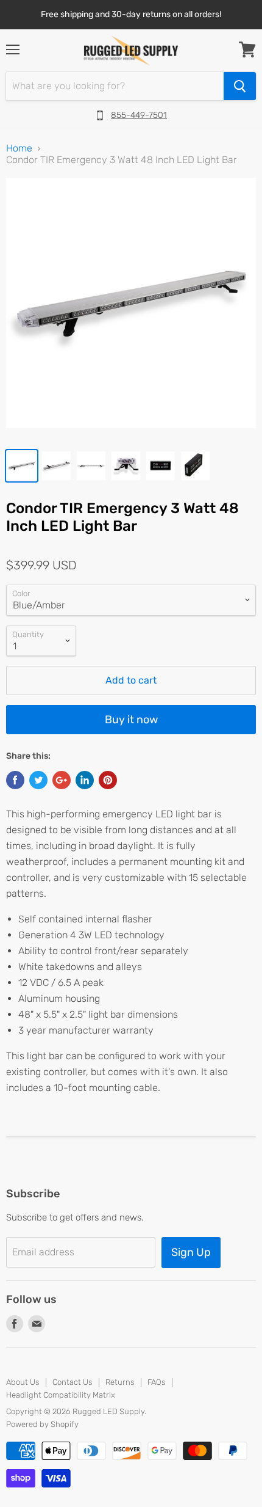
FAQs (156, 1382)
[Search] (240, 86)
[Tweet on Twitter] (38, 780)
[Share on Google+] (61, 780)
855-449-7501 (139, 115)
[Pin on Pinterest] (108, 780)
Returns (119, 1382)
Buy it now (131, 719)
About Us (22, 1382)
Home (19, 148)
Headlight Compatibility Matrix (60, 1394)
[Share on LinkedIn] (85, 780)
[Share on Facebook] (15, 780)
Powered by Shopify (42, 1424)
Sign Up (191, 1252)
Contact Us (72, 1382)
